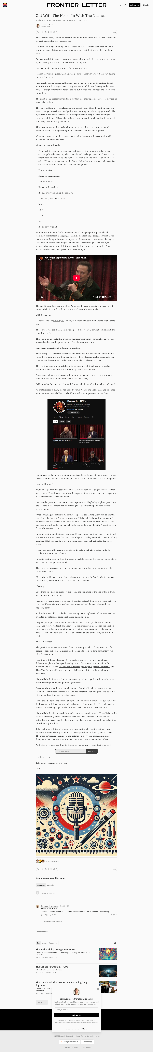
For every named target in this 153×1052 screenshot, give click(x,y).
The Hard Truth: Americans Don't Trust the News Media (73, 309)
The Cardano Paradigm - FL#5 (52, 966)
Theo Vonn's (42, 670)
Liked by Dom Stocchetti (50, 908)
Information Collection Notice (76, 1022)
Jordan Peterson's (101, 666)
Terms (83, 1036)
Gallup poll (58, 320)
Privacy (77, 1036)
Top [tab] (38, 943)
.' (99, 309)
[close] (98, 989)
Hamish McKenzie (44, 73)
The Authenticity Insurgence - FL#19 (55, 949)
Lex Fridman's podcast (69, 666)
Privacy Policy (93, 1022)
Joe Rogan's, (86, 666)
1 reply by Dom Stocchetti (52, 922)
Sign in (146, 5)
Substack (65, 1047)
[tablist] (45, 885)
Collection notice (93, 1036)
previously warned (45, 83)
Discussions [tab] (53, 943)
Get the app (87, 1042)
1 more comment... (43, 932)
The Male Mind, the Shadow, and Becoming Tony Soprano (61, 984)
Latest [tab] (44, 943)
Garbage (66, 73)
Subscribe (134, 5)
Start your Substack (70, 1042)
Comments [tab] (41, 885)
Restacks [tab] (50, 885)
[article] (76, 954)
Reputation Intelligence (49, 906)
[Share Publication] (125, 5)
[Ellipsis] (116, 906)
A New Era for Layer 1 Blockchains (49, 970)
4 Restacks (55, 861)
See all (40, 1002)
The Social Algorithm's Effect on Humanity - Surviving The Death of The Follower (63, 953)
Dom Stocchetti (47, 24)
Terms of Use (87, 1020)
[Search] (120, 5)
